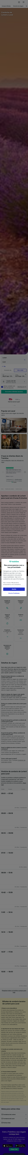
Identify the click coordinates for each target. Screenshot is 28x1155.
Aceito (14, 589)
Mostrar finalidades (14, 593)
